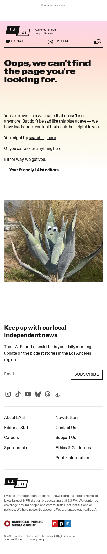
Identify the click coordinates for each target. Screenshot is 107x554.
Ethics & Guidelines (73, 448)
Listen (61, 41)
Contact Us (66, 428)
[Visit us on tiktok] (18, 394)
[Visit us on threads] (47, 394)
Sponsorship (15, 448)
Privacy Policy (36, 539)
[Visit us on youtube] (28, 394)
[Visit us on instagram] (8, 394)
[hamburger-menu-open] (92, 41)
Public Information (72, 458)
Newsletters (67, 418)
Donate (18, 41)
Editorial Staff (17, 428)
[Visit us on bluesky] (38, 394)
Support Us (66, 438)
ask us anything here (43, 149)
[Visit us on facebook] (57, 394)
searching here (42, 138)
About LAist (15, 418)
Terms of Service (14, 539)
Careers (11, 438)
